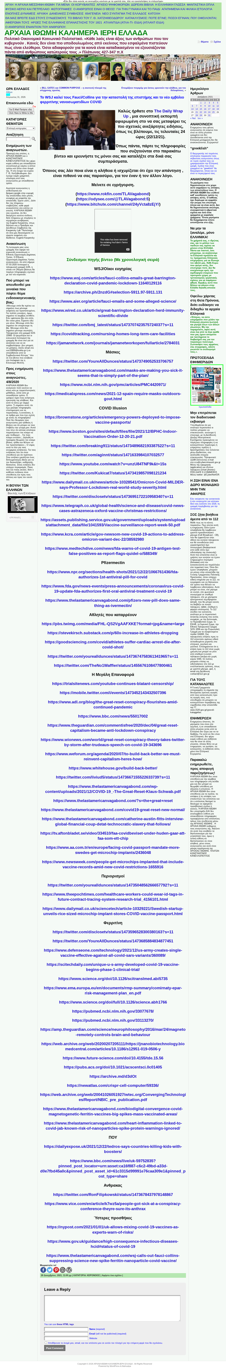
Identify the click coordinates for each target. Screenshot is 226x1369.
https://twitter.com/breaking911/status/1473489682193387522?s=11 (113, 445)
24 (209, 112)
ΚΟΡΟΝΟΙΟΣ (93, 1275)
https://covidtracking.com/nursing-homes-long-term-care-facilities (113, 334)
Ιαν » (200, 118)
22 (201, 112)
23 (205, 112)
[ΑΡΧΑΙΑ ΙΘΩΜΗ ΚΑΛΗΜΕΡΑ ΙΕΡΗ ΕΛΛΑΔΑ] (113, 69)
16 (205, 109)
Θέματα (204, 41)
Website (93, 1338)
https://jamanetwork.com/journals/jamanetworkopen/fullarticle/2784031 (113, 343)
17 (209, 109)
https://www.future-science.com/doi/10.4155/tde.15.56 (113, 1058)
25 (213, 112)
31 (209, 115)
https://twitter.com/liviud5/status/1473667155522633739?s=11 (113, 777)
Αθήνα (9, 92)
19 (218, 109)
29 (201, 115)
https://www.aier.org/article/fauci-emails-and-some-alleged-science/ (112, 301)
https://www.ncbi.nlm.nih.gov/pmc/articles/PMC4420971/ (113, 384)
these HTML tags (65, 1324)
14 (197, 109)
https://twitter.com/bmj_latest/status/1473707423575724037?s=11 (112, 324)
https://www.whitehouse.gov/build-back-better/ (113, 768)
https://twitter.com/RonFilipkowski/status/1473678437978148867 (113, 1194)
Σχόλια (217, 41)
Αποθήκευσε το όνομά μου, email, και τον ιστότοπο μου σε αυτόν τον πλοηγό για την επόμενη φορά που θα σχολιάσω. (105, 1343)
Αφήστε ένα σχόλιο (112, 1275)
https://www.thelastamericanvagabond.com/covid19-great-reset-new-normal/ (113, 809)
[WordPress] (69, 1270)
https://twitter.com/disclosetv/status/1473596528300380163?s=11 (113, 932)
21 (197, 112)
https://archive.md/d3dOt (113, 1076)
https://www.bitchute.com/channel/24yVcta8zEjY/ (113, 204)
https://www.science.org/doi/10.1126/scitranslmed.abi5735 (113, 978)
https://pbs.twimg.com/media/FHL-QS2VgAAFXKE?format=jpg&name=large (113, 624)
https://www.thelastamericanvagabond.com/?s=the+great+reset (113, 800)
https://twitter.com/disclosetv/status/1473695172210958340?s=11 (113, 496)
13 (192, 109)
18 (213, 109)
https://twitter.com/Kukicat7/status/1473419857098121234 (113, 473)
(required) (97, 1329)
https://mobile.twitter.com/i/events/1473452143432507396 (113, 692)
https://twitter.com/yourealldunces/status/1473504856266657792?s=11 (113, 885)
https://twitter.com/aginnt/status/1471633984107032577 (113, 455)
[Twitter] (50, 1270)
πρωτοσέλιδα (205, 407)
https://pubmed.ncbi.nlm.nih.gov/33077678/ (113, 1011)
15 (201, 109)
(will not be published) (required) (107, 1333)
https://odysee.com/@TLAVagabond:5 (113, 199)
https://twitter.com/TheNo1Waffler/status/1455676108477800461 (113, 665)
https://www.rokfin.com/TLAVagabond (113, 194)
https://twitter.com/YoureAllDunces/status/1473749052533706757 (113, 361)
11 (213, 106)
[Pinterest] (56, 1270)
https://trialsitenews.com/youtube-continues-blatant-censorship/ (113, 683)
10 (209, 106)
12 (218, 106)
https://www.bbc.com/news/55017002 (113, 716)
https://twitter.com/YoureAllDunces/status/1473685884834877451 (113, 941)
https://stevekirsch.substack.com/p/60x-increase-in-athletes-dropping (112, 633)
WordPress (115, 1366)
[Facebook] (43, 1270)
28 (197, 115)
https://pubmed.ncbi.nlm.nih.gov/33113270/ (113, 1020)
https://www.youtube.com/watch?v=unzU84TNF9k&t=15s (112, 464)
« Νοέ (193, 118)
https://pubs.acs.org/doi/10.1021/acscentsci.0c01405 (113, 1067)
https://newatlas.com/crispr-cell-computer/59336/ (113, 1085)
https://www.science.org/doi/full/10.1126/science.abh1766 (113, 1002)
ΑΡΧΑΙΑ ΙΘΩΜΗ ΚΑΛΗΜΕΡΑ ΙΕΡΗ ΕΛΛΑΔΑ (76, 33)
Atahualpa (126, 1366)
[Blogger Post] (63, 1270)
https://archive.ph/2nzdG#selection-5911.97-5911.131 (113, 292)
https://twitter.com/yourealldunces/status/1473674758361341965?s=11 (113, 656)
